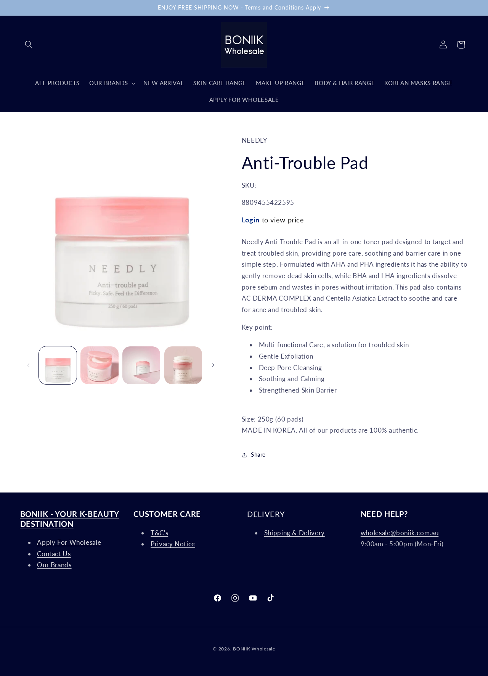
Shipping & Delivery (294, 533)
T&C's (159, 533)
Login (251, 220)
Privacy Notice (173, 544)
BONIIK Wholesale (254, 648)
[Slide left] (28, 365)
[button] (29, 44)
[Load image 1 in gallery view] (58, 365)
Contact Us (54, 554)
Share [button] (258, 454)
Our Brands (54, 565)
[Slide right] (213, 365)
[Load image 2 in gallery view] (99, 365)
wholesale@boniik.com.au (400, 533)
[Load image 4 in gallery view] (183, 365)
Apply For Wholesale (69, 542)
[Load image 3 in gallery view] (141, 365)
